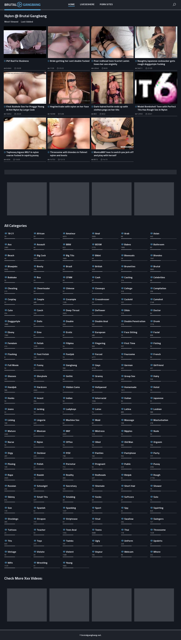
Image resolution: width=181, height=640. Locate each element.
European (100, 332)
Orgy (10, 453)
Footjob (70, 354)
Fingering (100, 343)
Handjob (12, 387)
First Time (129, 343)
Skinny (11, 497)
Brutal (22, 4)
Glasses (12, 376)
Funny (40, 365)
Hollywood (100, 387)
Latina (127, 409)
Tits (10, 540)
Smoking (70, 497)
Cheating (12, 288)
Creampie (71, 299)
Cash (97, 277)
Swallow (128, 518)
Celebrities (159, 277)
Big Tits (70, 255)
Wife (10, 562)
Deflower (100, 310)
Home (71, 4)
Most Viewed (11, 22)
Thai (126, 529)
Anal (97, 233)
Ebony (11, 332)
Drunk (156, 321)
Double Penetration (134, 321)
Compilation (159, 288)
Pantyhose (130, 453)
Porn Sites (106, 4)
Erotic (69, 332)
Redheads (100, 475)
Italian (127, 398)
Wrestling (42, 562)
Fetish (40, 343)
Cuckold (128, 299)
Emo (39, 332)
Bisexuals (129, 255)
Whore (156, 551)
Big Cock (41, 255)
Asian (156, 233)
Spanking (71, 507)
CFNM (69, 277)
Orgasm (157, 442)
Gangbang (71, 365)
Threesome (159, 529)
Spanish (41, 507)
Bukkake (12, 277)
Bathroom (158, 244)
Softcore (129, 497)
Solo (155, 497)
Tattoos (12, 529)
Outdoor (41, 453)
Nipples (128, 431)
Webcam (128, 551)
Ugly (97, 540)
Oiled (98, 442)
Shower (157, 486)
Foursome (129, 354)
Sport (98, 507)
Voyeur (99, 551)
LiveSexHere (87, 4)
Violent (70, 551)
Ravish (40, 475)
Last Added (27, 22)
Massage (129, 420)
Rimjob (127, 475)
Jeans (11, 409)
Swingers (158, 518)
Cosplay (12, 299)
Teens (98, 529)
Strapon (41, 518)
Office (69, 442)
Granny (99, 376)
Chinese (70, 288)
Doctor (157, 310)
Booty (40, 266)
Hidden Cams (73, 387)
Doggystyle (14, 321)
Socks (98, 497)
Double (70, 321)
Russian (12, 486)
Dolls (39, 321)
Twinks (69, 540)
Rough (156, 475)
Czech (40, 310)
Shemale (100, 486)
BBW (68, 244)
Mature (12, 431)
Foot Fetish (43, 354)
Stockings (13, 518)
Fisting (157, 343)
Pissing (11, 464)
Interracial (100, 398)
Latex (98, 409)
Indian (69, 398)
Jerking (40, 409)
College (128, 288)
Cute (10, 310)
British (98, 266)
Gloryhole (42, 376)
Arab (126, 233)
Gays (97, 365)
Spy (126, 507)
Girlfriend (158, 365)
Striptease (72, 518)
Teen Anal (71, 529)
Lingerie (41, 420)
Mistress (100, 431)
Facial (156, 332)
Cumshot (158, 299)
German (128, 365)
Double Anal (101, 321)
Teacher (41, 529)
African (41, 233)
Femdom (12, 343)
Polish (40, 464)
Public (127, 464)
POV (68, 453)
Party (156, 453)
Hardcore (42, 387)
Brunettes (129, 266)
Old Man (128, 442)
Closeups (100, 288)
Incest (40, 398)
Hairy (156, 376)
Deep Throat (73, 310)
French (157, 354)
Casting (128, 277)
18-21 (11, 233)
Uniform (128, 540)
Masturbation (160, 420)
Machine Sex (72, 420)
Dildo (127, 310)
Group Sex (129, 376)
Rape (10, 475)
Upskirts (157, 540)
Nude (156, 431)
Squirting (158, 507)
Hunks (11, 398)
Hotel (156, 387)
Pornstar (71, 464)
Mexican (41, 431)
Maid (97, 420)
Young (69, 562)
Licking (11, 420)
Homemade (130, 387)
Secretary (71, 486)
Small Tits (42, 497)
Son (10, 507)
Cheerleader (43, 288)
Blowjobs (12, 266)
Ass (10, 244)
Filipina (70, 343)
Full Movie (13, 365)
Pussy (156, 464)
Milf (68, 431)
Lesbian (157, 409)
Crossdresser (102, 299)
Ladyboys (71, 409)
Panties (99, 453)
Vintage (12, 551)
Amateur (70, 233)
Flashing (12, 354)
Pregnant (100, 464)
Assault (41, 244)
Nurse (11, 442)
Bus (39, 277)
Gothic (69, 376)
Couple (40, 299)
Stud (97, 518)
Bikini (98, 255)
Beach (11, 255)
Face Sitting (130, 332)
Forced (98, 354)
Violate (41, 551)
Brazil (69, 266)
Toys (39, 540)
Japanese (158, 398)
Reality (70, 475)
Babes (127, 244)
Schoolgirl (42, 486)
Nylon (40, 442)
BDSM (98, 244)
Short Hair (129, 486)
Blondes (157, 255)
